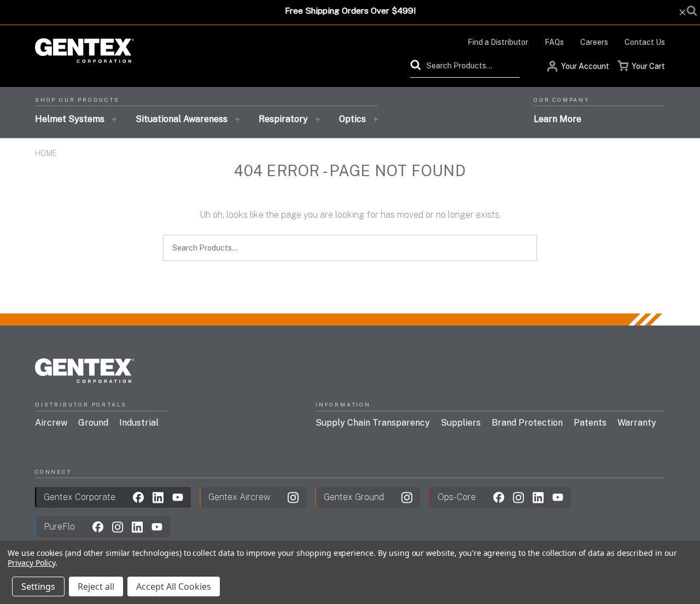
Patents (590, 422)
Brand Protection (527, 422)
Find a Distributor (498, 42)
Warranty (636, 422)
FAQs (554, 42)
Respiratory (283, 119)
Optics (352, 119)
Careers (594, 42)
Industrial (139, 422)
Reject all (96, 586)
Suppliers (461, 422)
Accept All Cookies (173, 586)
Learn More (557, 119)
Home (46, 153)
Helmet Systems (69, 119)
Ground (93, 422)
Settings (38, 586)
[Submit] (418, 65)
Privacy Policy (31, 562)
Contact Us (645, 42)
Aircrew (51, 422)
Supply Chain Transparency (373, 422)
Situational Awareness (182, 119)
